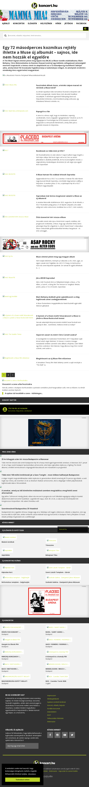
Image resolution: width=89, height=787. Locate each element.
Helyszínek (46, 23)
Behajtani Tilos (51, 555)
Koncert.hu (63, 529)
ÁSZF (49, 715)
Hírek (58, 23)
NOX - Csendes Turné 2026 (56, 681)
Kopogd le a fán (43, 111)
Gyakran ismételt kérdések (56, 702)
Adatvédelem (51, 712)
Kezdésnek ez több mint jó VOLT (50, 151)
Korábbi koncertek (53, 709)
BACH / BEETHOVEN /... (10, 669)
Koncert (50, 705)
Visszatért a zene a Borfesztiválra (17, 384)
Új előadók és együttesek (13, 530)
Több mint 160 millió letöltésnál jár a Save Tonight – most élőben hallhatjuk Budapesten (40, 475)
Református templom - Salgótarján (15, 582)
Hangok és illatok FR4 (10, 644)
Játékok (68, 23)
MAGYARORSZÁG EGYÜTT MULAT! (14, 681)
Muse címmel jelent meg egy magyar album (55, 257)
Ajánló (6, 23)
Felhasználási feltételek (55, 718)
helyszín (62, 705)
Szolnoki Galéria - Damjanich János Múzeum (63, 582)
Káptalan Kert (7, 572)
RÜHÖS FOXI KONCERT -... (11, 632)
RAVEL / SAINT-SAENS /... (55, 632)
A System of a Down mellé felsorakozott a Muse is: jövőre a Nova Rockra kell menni (58, 317)
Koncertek (19, 23)
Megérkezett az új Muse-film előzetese (53, 358)
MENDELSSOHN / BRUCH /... (56, 669)
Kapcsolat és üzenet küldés (68, 771)
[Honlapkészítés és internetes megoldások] (44, 778)
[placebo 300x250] (44, 614)
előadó (56, 705)
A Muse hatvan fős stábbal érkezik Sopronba (55, 174)
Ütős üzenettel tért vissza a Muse (51, 217)
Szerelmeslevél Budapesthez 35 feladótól (20, 508)
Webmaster (51, 722)
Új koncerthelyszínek (11, 561)
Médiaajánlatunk (53, 699)
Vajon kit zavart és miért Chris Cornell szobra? (56, 335)
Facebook (81, 23)
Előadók (32, 23)
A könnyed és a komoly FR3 (56, 657)
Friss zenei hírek (9, 452)
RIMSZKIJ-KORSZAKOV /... (11, 657)
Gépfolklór (6, 555)
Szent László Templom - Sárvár (58, 572)
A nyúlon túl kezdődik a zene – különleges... (24, 393)
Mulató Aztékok (8, 542)
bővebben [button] (32, 774)
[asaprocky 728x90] (44, 249)
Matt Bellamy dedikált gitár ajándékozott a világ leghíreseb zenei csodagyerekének (58, 298)
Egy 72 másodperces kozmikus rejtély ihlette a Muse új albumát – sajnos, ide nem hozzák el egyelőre (40, 52)
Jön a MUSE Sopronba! (45, 278)
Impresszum (51, 695)
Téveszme (50, 545)
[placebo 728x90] (44, 143)
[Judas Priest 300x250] (44, 446)
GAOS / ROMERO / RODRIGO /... (57, 644)
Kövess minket (8, 522)
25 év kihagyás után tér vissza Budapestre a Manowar (25, 459)
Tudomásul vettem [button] (22, 779)
